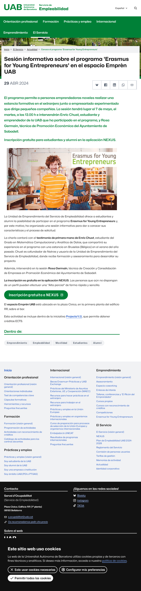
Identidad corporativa (107, 468)
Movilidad (61, 342)
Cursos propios (104, 401)
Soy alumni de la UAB (15, 465)
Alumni (97, 342)
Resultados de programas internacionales (64, 438)
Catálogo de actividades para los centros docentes (21, 440)
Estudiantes (80, 342)
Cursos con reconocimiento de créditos (112, 407)
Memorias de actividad (108, 460)
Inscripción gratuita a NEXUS (34, 295)
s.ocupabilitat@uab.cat (20, 516)
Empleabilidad (53, 7)
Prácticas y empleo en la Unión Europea (66, 410)
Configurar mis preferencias (85, 570)
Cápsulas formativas (15, 399)
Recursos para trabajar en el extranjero (65, 404)
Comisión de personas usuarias (113, 451)
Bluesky (81, 495)
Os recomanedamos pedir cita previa (28, 521)
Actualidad (102, 464)
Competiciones (104, 412)
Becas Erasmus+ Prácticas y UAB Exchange (68, 383)
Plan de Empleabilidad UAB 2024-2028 (114, 442)
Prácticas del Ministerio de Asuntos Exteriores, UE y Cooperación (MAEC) (70, 390)
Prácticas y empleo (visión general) (22, 456)
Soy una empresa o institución (20, 469)
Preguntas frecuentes (15, 408)
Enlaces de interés (106, 390)
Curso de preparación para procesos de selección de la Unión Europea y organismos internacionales (69, 426)
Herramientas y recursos (17, 404)
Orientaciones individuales (18, 391)
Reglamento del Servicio (109, 447)
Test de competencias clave (19, 395)
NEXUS (100, 436)
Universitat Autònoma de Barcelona (20, 7)
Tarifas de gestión (105, 455)
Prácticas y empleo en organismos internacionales (68, 417)
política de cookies (114, 560)
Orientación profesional (20, 21)
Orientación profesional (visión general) (20, 385)
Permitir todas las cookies (33, 578)
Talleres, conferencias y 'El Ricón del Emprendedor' (115, 395)
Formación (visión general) (18, 423)
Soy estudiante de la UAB (17, 461)
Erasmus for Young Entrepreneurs (114, 416)
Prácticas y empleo (77, 21)
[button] (97, 85)
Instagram (83, 500)
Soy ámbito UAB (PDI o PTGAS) (21, 474)
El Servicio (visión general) (110, 431)
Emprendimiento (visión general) (113, 377)
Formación (51, 21)
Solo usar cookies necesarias (35, 570)
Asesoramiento (104, 381)
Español (119, 9)
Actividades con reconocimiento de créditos (23, 433)
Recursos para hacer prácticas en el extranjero (69, 397)
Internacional (106, 21)
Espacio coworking (106, 385)
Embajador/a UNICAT (61, 433)
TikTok (80, 505)
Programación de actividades (20, 427)
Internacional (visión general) (65, 377)
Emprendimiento (15, 32)
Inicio (8, 370)
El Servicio (40, 32)
